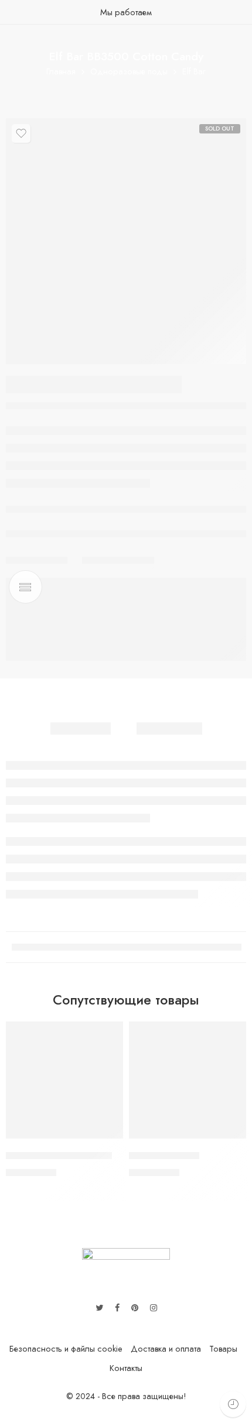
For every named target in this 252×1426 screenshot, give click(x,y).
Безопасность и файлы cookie (65, 1348)
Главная (61, 71)
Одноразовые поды (129, 71)
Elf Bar (194, 71)
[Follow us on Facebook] (117, 1308)
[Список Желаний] (21, 133)
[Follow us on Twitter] (99, 1308)
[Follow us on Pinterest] (134, 1308)
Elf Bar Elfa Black (164, 1155)
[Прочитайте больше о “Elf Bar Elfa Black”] (229, 1137)
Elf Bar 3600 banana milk (59, 1155)
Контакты (126, 1368)
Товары (223, 1348)
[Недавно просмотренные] (233, 1404)
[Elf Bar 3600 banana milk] (64, 1080)
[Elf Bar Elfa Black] (187, 1080)
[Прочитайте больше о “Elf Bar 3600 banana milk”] (106, 1137)
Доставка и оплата (166, 1348)
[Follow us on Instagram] (153, 1308)
